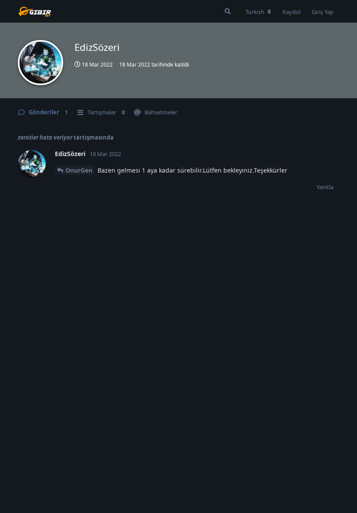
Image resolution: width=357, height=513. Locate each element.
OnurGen (78, 170)
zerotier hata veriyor (46, 137)
